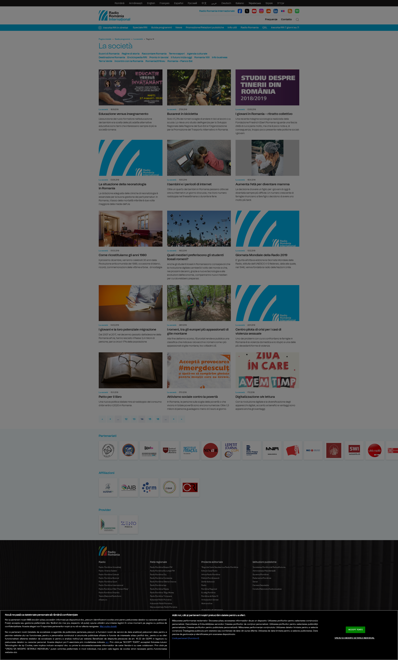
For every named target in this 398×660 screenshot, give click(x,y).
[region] (199, 635)
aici (107, 642)
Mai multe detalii (108, 626)
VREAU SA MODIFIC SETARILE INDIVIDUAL (355, 638)
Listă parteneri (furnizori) (185, 638)
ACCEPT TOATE (355, 630)
